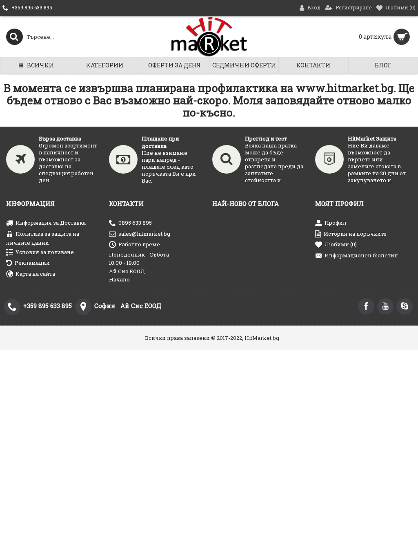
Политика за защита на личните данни (42, 238)
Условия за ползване (45, 251)
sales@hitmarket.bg (144, 233)
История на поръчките (355, 233)
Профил (336, 222)
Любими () (341, 244)
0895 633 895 (135, 222)
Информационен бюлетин (361, 255)
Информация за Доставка (51, 222)
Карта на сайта (35, 273)
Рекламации (32, 262)
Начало (119, 279)
